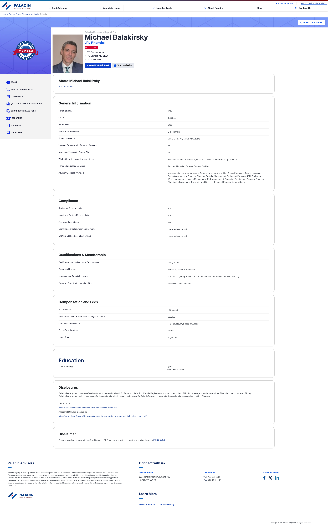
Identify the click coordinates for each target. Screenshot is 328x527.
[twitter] (270, 478)
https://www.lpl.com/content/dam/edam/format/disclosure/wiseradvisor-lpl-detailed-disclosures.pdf (102, 416)
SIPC (162, 440)
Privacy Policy (167, 505)
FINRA (156, 440)
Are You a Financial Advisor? (314, 3)
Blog (259, 8)
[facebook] (264, 478)
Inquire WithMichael (97, 65)
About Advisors (111, 8)
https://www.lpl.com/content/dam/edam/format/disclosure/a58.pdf (88, 408)
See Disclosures (66, 86)
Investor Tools (164, 8)
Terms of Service (147, 505)
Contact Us (305, 8)
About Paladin (215, 8)
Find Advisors (59, 8)
